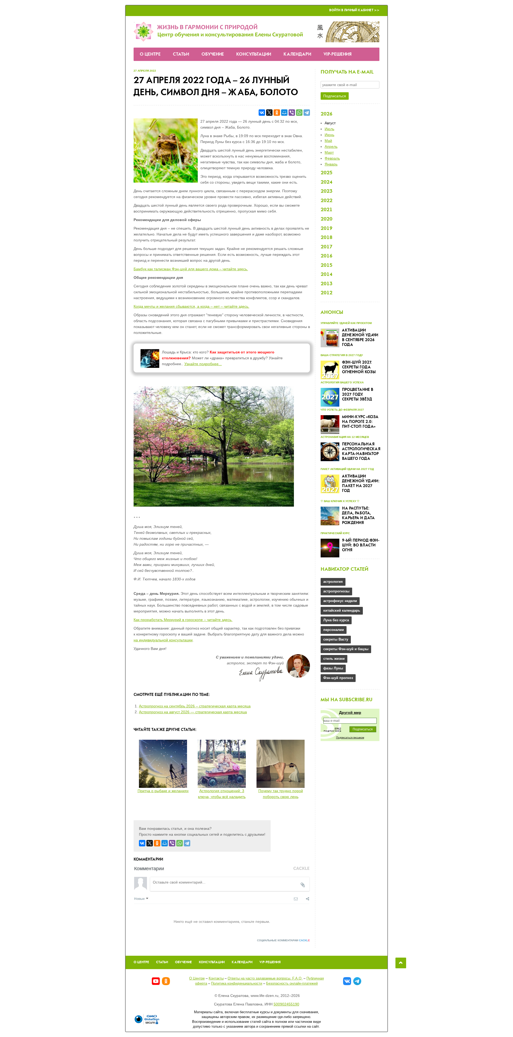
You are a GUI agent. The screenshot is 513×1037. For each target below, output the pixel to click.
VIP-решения (338, 54)
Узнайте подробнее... (203, 364)
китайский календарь (341, 610)
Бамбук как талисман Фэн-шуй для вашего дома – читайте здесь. (191, 269)
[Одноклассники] (277, 112)
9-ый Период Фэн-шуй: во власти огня (360, 545)
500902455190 (286, 1004)
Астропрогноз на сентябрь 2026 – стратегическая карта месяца (195, 706)
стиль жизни (334, 659)
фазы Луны (333, 668)
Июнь (329, 135)
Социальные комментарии (283, 940)
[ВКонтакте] (262, 112)
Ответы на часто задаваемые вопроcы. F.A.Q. (265, 978)
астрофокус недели (340, 601)
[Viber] (292, 112)
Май (328, 140)
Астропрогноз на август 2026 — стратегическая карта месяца (193, 712)
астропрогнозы (336, 591)
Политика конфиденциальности (236, 983)
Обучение (212, 54)
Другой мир (350, 712)
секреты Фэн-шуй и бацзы (345, 649)
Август (330, 123)
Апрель (331, 146)
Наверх (400, 963)
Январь (331, 164)
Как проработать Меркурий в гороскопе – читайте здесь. (183, 620)
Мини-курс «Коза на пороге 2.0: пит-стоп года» (360, 422)
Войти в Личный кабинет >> (354, 10)
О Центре (150, 54)
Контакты (216, 978)
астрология (333, 582)
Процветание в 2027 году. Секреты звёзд (357, 394)
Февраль (332, 158)
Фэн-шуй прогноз (338, 678)
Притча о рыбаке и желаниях (163, 791)
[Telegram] (307, 112)
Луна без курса (336, 620)
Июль (329, 129)
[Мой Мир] (284, 112)
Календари (297, 54)
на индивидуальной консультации (163, 640)
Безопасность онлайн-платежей (292, 983)
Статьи (181, 54)
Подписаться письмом (350, 737)
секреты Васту (335, 639)
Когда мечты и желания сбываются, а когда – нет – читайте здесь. (191, 306)
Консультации (253, 54)
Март (329, 152)
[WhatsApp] (299, 112)
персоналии (333, 630)
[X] (269, 112)
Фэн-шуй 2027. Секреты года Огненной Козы (359, 367)
